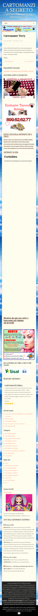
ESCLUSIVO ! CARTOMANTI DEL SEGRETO (15, 451)
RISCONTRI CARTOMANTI (11, 471)
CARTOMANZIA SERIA (10, 426)
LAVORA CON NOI (9, 419)
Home (6, 463)
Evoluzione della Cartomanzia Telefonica (15, 424)
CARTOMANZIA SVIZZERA (11, 446)
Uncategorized (8, 456)
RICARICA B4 (8, 478)
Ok (19, 613)
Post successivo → (29, 61)
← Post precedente (8, 61)
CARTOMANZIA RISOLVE (10, 421)
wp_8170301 (8, 41)
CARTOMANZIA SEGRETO (19, 7)
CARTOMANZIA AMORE (10, 434)
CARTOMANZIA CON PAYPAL (11, 475)
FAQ (6, 483)
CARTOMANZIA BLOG (10, 436)
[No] (36, 610)
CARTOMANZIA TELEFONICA (11, 448)
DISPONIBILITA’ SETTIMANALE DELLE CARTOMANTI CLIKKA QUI (18, 71)
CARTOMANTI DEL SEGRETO (11, 466)
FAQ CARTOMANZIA (9, 453)
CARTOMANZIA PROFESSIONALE (12, 439)
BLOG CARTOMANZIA (10, 480)
